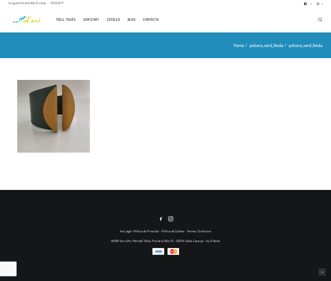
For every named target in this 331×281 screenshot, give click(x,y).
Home (239, 45)
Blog (132, 19)
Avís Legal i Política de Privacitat (139, 231)
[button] (320, 19)
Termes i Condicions (199, 231)
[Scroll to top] (322, 271)
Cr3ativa (215, 241)
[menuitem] (309, 3)
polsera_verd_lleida (266, 45)
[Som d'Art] (26, 19)
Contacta (151, 19)
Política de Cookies (173, 231)
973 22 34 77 (57, 3)
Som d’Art (91, 19)
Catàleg (113, 19)
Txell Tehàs (66, 19)
